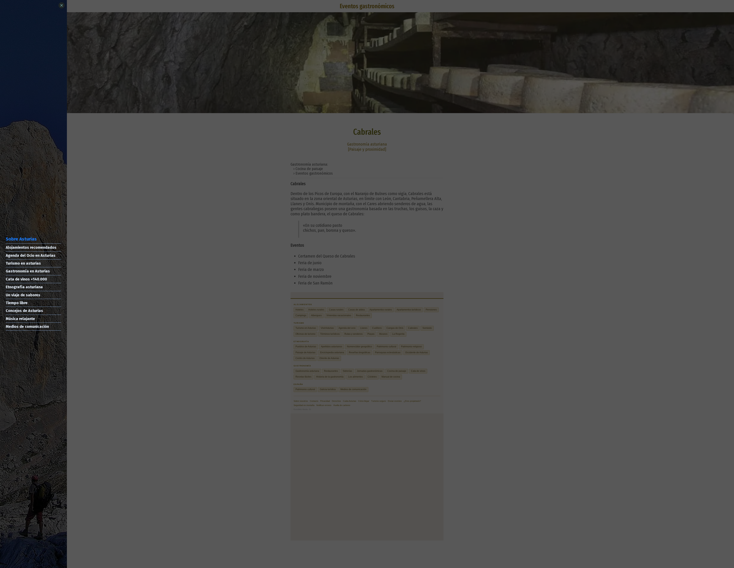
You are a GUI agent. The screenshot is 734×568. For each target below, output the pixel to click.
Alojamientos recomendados (31, 247)
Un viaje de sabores (23, 295)
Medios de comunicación (27, 326)
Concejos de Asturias (24, 310)
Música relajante (20, 318)
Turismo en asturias (23, 263)
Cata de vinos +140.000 (26, 279)
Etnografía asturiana (24, 287)
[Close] (61, 5)
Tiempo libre (17, 303)
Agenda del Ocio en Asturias (30, 255)
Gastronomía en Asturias (28, 271)
